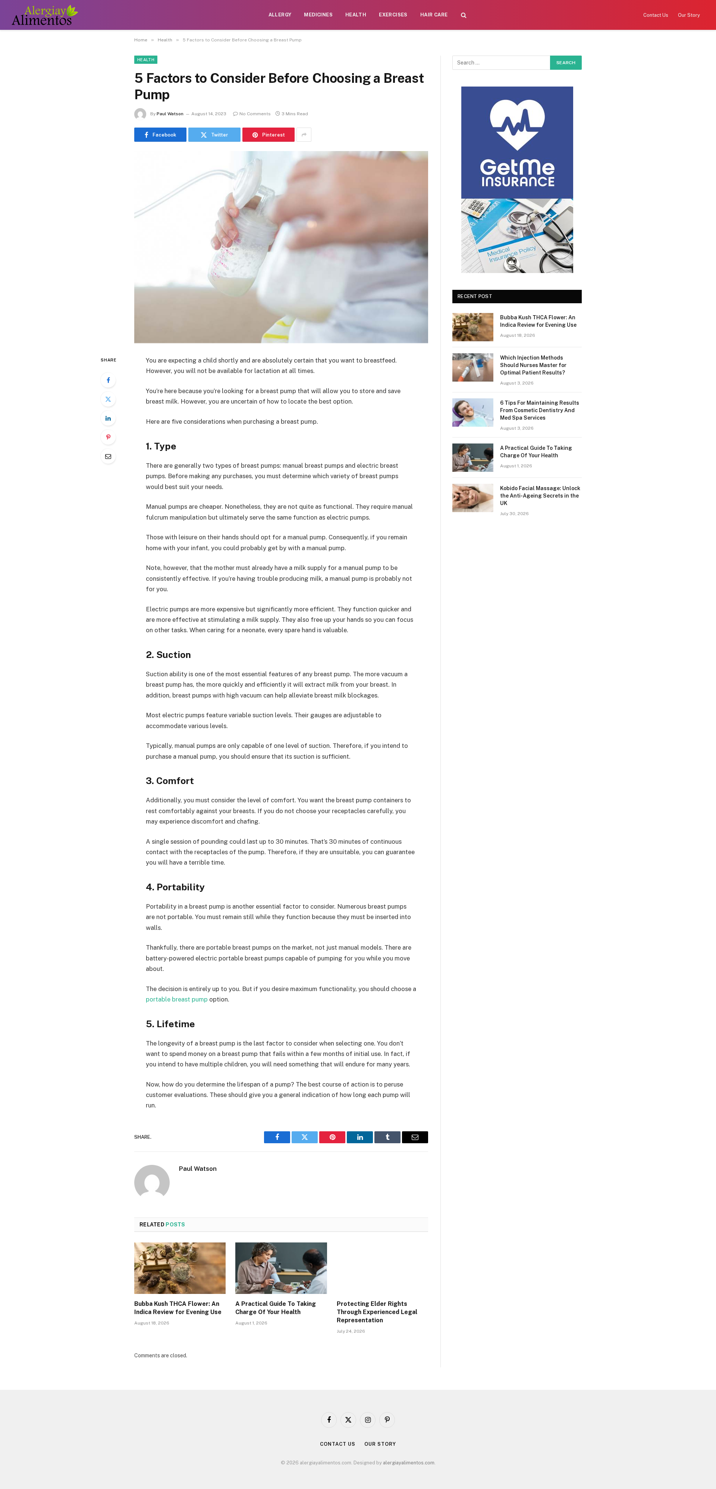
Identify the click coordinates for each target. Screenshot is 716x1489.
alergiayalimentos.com (408, 1463)
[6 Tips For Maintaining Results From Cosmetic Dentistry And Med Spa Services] (472, 412)
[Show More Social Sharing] (303, 135)
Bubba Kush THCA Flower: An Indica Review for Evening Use (178, 1308)
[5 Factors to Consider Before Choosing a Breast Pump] (281, 247)
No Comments (255, 113)
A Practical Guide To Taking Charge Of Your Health (275, 1308)
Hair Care (434, 15)
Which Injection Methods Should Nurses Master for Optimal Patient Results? (533, 365)
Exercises (393, 15)
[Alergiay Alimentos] (44, 15)
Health (355, 15)
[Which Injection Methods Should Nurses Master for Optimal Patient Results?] (472, 367)
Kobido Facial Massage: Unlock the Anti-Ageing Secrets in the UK (540, 495)
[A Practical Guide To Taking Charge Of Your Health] (281, 1268)
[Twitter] (108, 399)
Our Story (689, 15)
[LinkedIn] (108, 418)
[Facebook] (108, 380)
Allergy (280, 15)
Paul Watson (170, 113)
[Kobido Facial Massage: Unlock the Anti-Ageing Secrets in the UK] (472, 498)
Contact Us (655, 15)
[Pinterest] (108, 437)
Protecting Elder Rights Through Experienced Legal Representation (377, 1312)
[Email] (108, 456)
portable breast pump (177, 999)
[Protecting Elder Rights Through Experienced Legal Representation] (382, 1268)
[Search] (463, 15)
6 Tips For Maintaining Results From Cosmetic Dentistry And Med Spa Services (539, 410)
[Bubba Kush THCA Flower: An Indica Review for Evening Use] (180, 1268)
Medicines (318, 15)
